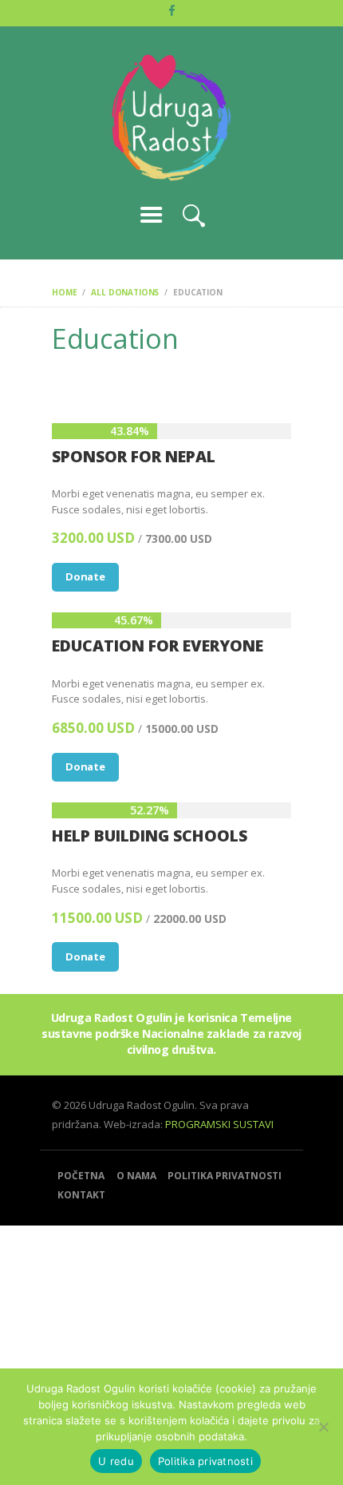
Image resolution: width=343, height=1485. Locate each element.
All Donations (125, 292)
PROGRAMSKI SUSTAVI (219, 1124)
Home (64, 292)
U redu (116, 1461)
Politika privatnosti (205, 1461)
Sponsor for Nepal (133, 456)
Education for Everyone (157, 645)
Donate (85, 576)
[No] (323, 1427)
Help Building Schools (149, 835)
